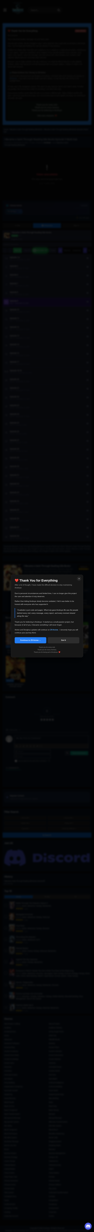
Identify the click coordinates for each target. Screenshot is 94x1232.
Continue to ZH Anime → (30, 640)
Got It (63, 640)
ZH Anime (54, 630)
